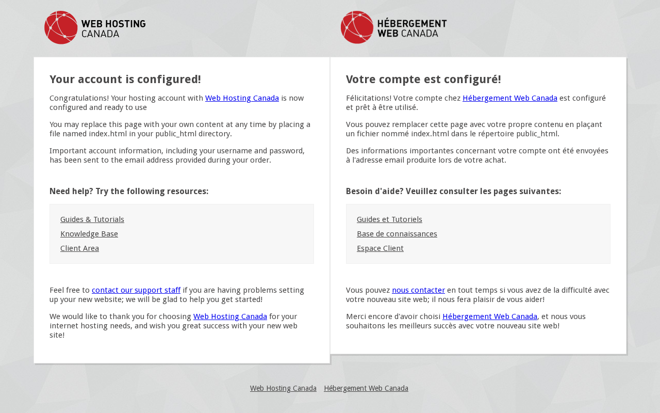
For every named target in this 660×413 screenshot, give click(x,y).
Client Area (79, 248)
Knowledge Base (89, 234)
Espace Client (380, 248)
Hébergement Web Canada (510, 98)
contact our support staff (136, 290)
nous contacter (418, 290)
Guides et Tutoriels (389, 219)
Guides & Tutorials (92, 219)
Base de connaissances (397, 234)
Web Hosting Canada (242, 98)
